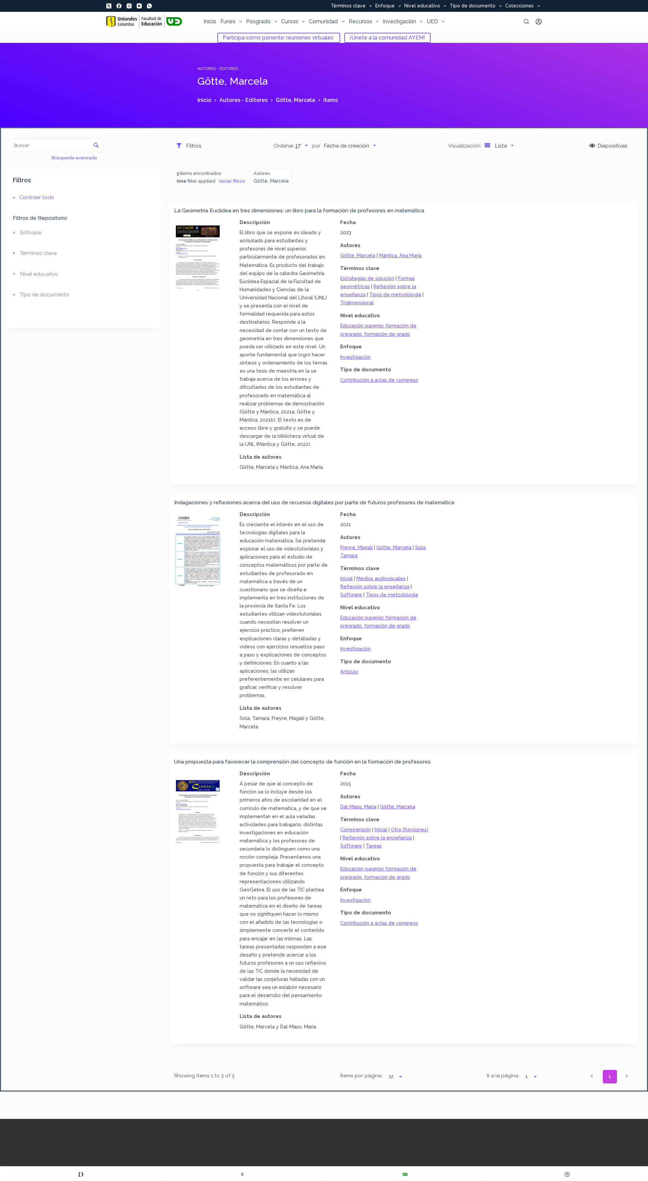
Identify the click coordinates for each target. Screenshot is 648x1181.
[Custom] (80, 1174)
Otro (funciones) (409, 829)
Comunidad (323, 21)
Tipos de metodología (395, 294)
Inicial (346, 578)
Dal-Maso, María (358, 806)
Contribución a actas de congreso (379, 380)
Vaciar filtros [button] (231, 181)
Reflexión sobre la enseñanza (374, 586)
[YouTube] (139, 5)
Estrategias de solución (367, 278)
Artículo (349, 671)
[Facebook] (119, 5)
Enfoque (385, 6)
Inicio (210, 21)
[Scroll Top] (567, 1174)
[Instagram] (129, 5)
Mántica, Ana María (400, 255)
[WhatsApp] (149, 5)
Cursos (289, 21)
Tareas (374, 846)
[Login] (539, 22)
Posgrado (258, 21)
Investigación (399, 21)
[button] (592, 1076)
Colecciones (519, 6)
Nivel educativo (422, 6)
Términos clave (348, 6)
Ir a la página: (503, 1076)
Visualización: (465, 145)
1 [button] (610, 1076)
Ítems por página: (361, 1076)
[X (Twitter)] (108, 5)
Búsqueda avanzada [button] (75, 157)
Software (351, 594)
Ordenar (284, 145)
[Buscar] (526, 21)
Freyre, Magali (356, 547)
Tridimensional (357, 302)
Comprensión (355, 829)
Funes (228, 21)
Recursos (360, 21)
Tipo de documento (472, 6)
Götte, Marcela (357, 255)
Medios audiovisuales (381, 578)
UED (432, 21)
